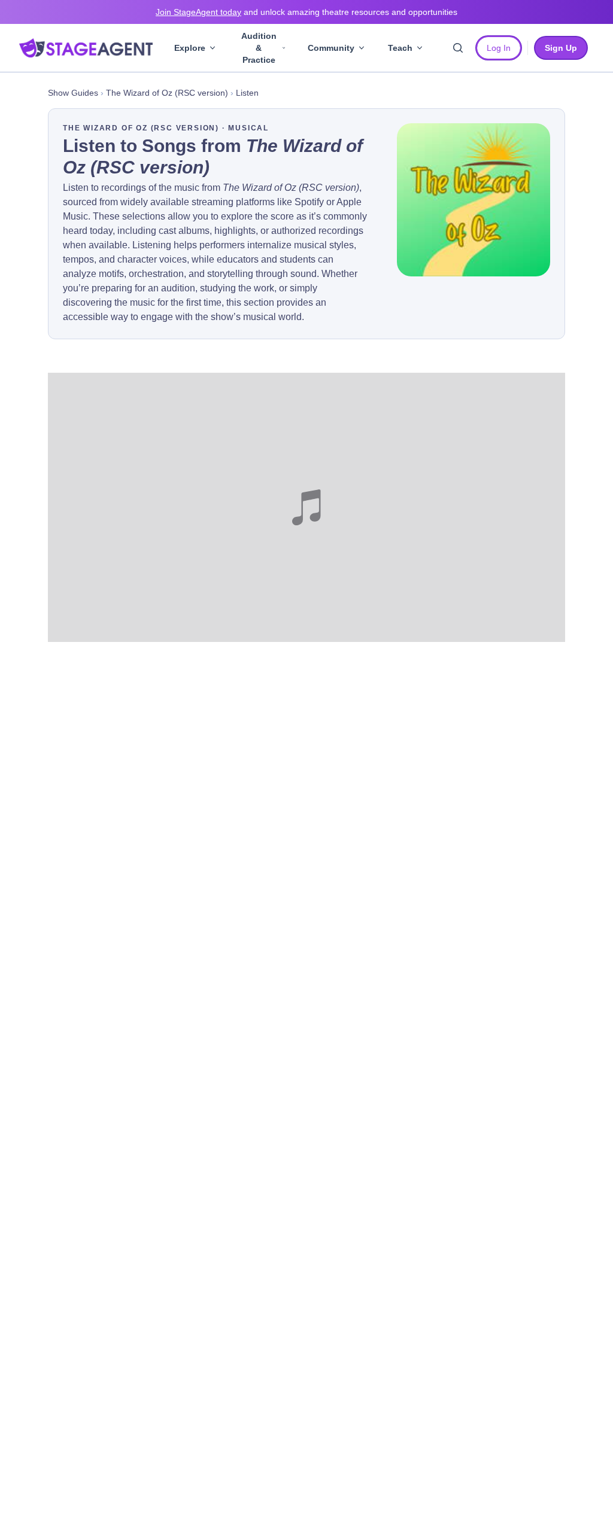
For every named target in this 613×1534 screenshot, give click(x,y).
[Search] (458, 48)
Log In (499, 48)
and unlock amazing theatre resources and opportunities (306, 12)
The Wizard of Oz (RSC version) (167, 93)
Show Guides (73, 93)
